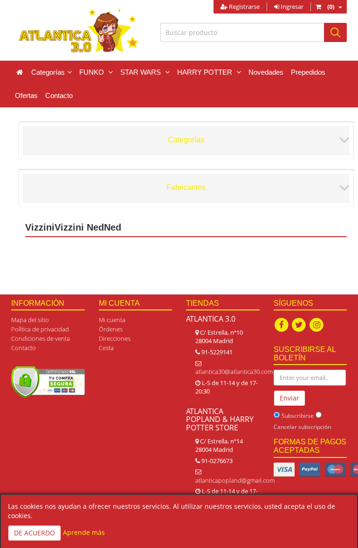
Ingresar (291, 6)
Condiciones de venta (40, 338)
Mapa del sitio (30, 320)
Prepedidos (308, 72)
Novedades (265, 72)
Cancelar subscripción (302, 427)
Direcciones (115, 338)
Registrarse (243, 6)
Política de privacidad (40, 329)
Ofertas (26, 95)
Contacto (59, 95)
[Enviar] (335, 32)
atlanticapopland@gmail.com (235, 480)
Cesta (106, 348)
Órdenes (111, 329)
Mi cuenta (112, 320)
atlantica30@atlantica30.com (234, 371)
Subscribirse (298, 416)
